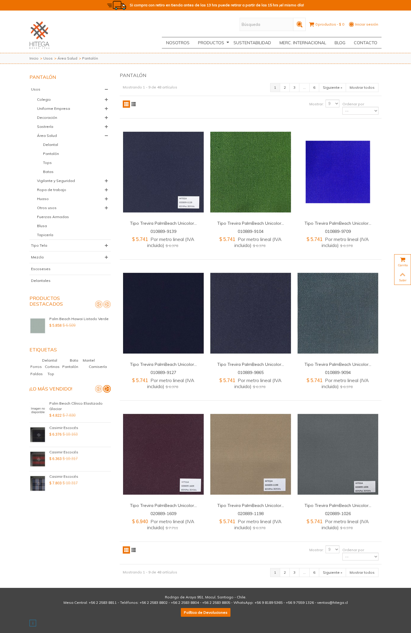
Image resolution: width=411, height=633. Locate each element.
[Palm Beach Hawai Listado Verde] (37, 325)
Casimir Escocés (63, 427)
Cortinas (52, 366)
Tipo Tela (39, 245)
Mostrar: (316, 104)
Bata (74, 360)
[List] (133, 104)
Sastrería (45, 126)
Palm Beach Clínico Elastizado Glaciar (76, 406)
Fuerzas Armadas (53, 217)
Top (51, 374)
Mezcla (37, 257)
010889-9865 (251, 372)
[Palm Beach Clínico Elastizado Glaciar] (37, 410)
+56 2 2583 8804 (185, 602)
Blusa (42, 226)
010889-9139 (163, 231)
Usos (48, 58)
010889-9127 (163, 372)
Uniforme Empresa (53, 108)
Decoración (47, 117)
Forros (36, 366)
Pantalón (51, 153)
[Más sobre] (30, 360)
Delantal (50, 144)
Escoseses (41, 269)
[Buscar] (299, 24)
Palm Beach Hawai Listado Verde (79, 318)
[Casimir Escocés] (37, 434)
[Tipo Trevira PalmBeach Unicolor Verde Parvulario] (250, 172)
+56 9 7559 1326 (300, 602)
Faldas (37, 374)
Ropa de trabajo (51, 189)
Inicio (34, 58)
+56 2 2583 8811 (103, 602)
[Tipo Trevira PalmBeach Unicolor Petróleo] (338, 313)
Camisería (98, 366)
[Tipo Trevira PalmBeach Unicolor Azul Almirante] (163, 172)
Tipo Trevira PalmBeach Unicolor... (163, 223)
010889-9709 (338, 231)
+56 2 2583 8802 (154, 602)
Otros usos (47, 207)
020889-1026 (338, 513)
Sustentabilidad (252, 42)
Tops (47, 162)
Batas (48, 171)
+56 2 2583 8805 (216, 602)
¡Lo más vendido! (50, 389)
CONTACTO (365, 42)
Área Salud (67, 58)
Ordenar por (353, 104)
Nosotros (178, 42)
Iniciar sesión (366, 24)
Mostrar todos (362, 87)
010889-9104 (251, 231)
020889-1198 (251, 513)
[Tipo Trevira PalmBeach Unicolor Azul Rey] (338, 172)
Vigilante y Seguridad (56, 180)
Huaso (43, 198)
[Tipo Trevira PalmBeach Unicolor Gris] (338, 454)
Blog (340, 42)
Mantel (89, 360)
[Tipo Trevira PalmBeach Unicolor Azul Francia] (163, 313)
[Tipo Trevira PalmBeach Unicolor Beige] (250, 454)
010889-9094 (338, 372)
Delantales (41, 280)
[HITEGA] (39, 34)
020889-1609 (163, 513)
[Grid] (126, 104)
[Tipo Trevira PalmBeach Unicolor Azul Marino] (250, 313)
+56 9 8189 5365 (269, 602)
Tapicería (45, 235)
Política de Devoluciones (205, 612)
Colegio (44, 99)
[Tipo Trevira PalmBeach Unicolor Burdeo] (163, 454)
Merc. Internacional (303, 42)
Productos (211, 42)
